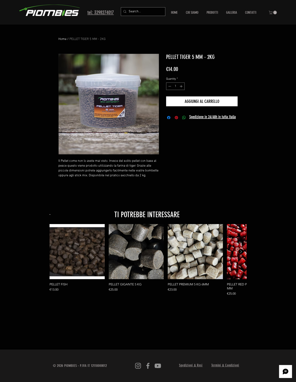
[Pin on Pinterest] (176, 117)
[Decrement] (169, 86)
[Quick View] (77, 251)
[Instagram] (138, 366)
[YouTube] (158, 366)
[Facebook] (148, 366)
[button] (273, 12)
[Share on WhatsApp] (184, 117)
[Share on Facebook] (168, 117)
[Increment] (181, 86)
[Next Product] (241, 251)
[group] (148, 260)
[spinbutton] (175, 86)
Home (62, 39)
